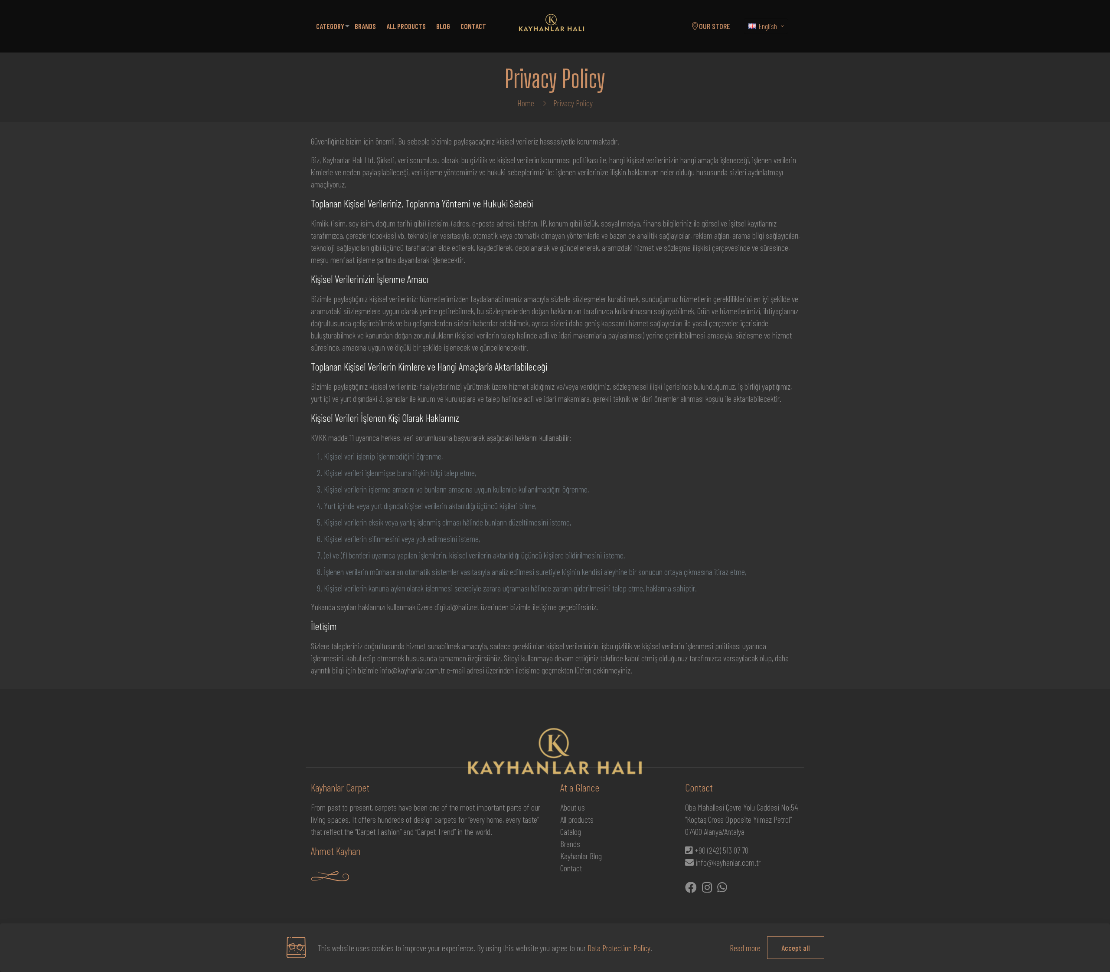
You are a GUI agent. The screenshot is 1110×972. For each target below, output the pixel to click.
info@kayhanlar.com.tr (728, 862)
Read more (745, 947)
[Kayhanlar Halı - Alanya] (551, 26)
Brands (570, 843)
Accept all (795, 947)
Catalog (570, 831)
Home (525, 103)
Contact (571, 868)
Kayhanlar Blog (581, 855)
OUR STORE (714, 26)
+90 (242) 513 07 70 (721, 850)
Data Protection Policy (619, 947)
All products (577, 819)
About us (572, 807)
